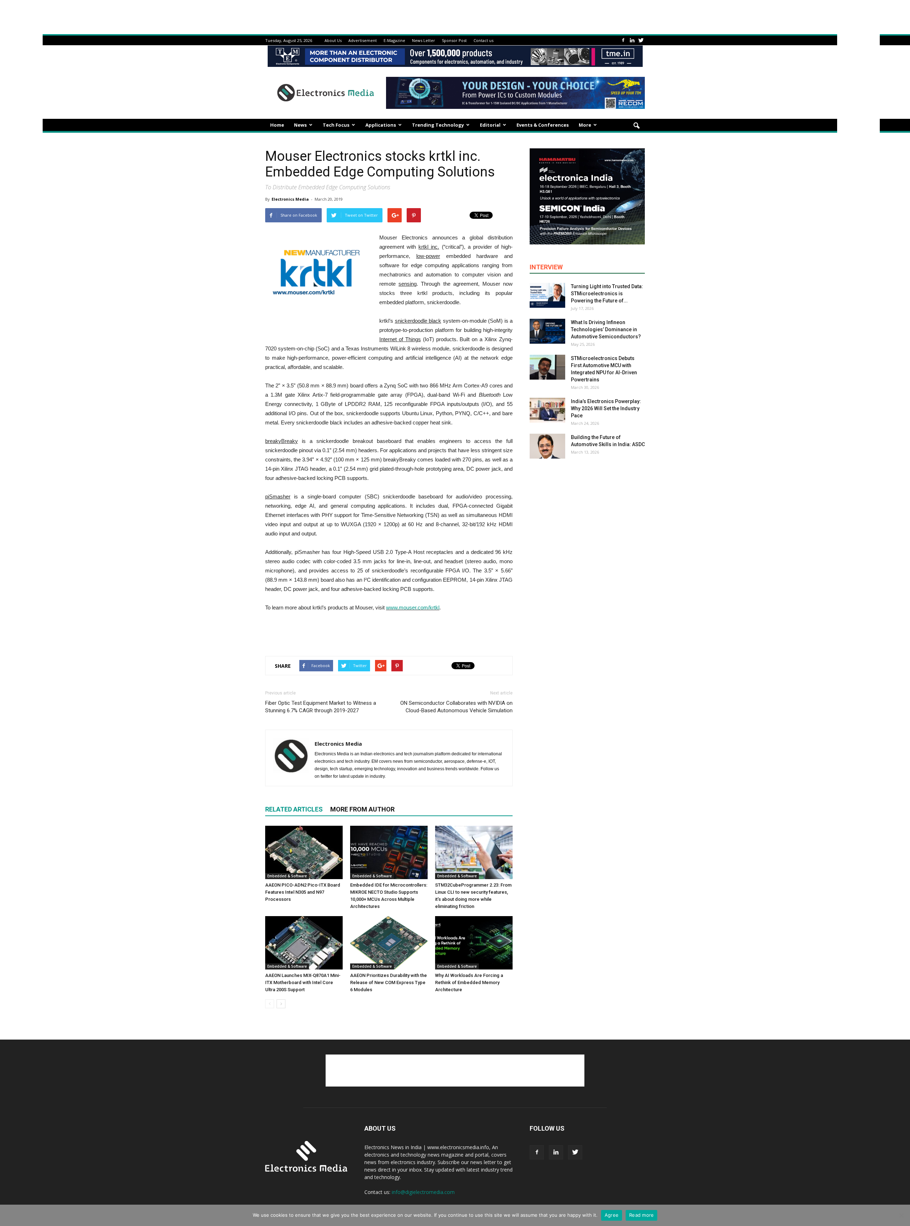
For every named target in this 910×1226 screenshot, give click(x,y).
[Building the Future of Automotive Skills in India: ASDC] (547, 446)
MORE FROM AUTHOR (362, 809)
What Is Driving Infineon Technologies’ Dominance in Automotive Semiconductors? (606, 329)
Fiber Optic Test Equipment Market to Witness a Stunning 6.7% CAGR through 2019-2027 (320, 707)
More (585, 125)
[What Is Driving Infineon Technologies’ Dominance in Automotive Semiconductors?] (547, 331)
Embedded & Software (287, 875)
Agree (612, 1215)
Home (277, 125)
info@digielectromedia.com (423, 1192)
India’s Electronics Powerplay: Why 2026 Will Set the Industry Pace (606, 408)
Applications (380, 125)
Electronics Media (290, 199)
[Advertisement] (389, 632)
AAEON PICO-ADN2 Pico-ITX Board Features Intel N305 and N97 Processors (302, 892)
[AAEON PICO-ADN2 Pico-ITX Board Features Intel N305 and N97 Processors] (304, 852)
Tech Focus (336, 125)
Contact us (483, 40)
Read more (641, 1215)
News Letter (423, 40)
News (300, 125)
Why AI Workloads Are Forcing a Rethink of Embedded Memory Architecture (469, 982)
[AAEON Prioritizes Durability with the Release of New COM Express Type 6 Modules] (389, 942)
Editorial (490, 125)
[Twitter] (641, 40)
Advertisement (362, 40)
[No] (901, 1215)
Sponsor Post (454, 40)
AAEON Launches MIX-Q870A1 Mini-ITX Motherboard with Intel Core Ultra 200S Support (303, 982)
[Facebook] (623, 40)
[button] (636, 125)
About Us (333, 40)
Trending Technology (438, 125)
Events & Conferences (542, 125)
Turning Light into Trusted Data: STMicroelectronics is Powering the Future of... (607, 293)
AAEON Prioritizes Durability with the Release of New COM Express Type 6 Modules (388, 982)
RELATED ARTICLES (294, 809)
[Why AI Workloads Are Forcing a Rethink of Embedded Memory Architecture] (474, 942)
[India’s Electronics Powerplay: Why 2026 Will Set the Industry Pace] (547, 410)
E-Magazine (394, 40)
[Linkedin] (632, 40)
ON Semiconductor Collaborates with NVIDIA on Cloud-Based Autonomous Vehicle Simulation (456, 707)
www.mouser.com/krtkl (412, 607)
